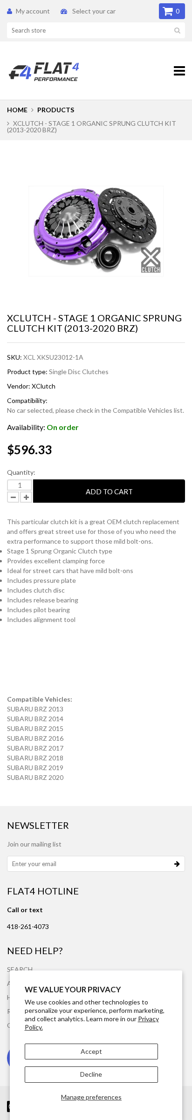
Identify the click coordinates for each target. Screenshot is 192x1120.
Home (17, 110)
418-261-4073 (28, 926)
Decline (91, 1074)
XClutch (43, 386)
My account (33, 11)
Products (55, 110)
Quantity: (21, 472)
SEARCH (20, 969)
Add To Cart (109, 491)
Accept (91, 1051)
